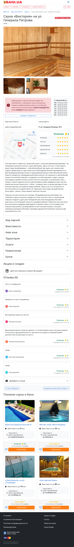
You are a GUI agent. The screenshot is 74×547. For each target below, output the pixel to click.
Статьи (46, 519)
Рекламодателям (9, 527)
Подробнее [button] (21, 450)
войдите (19, 110)
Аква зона (11, 232)
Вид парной (12, 220)
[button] (69, 6)
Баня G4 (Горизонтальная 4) (18, 424)
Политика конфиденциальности (15, 523)
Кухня (8, 256)
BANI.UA (6, 12)
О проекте (7, 516)
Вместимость (39, 7)
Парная (15, 7)
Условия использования (12, 519)
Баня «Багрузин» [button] (12, 388)
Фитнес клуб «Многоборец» (52, 424)
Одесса (27, 12)
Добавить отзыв (17, 381)
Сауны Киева (49, 527)
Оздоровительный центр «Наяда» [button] (55, 388)
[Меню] (68, 2)
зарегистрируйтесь (41, 107)
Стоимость (25, 7)
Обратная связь (50, 523)
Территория (12, 238)
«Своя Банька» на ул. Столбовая (15, 481)
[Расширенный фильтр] (64, 6)
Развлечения (13, 250)
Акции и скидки (49, 516)
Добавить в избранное (28, 116)
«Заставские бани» (48, 480)
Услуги (9, 244)
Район (6, 7)
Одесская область (17, 12)
